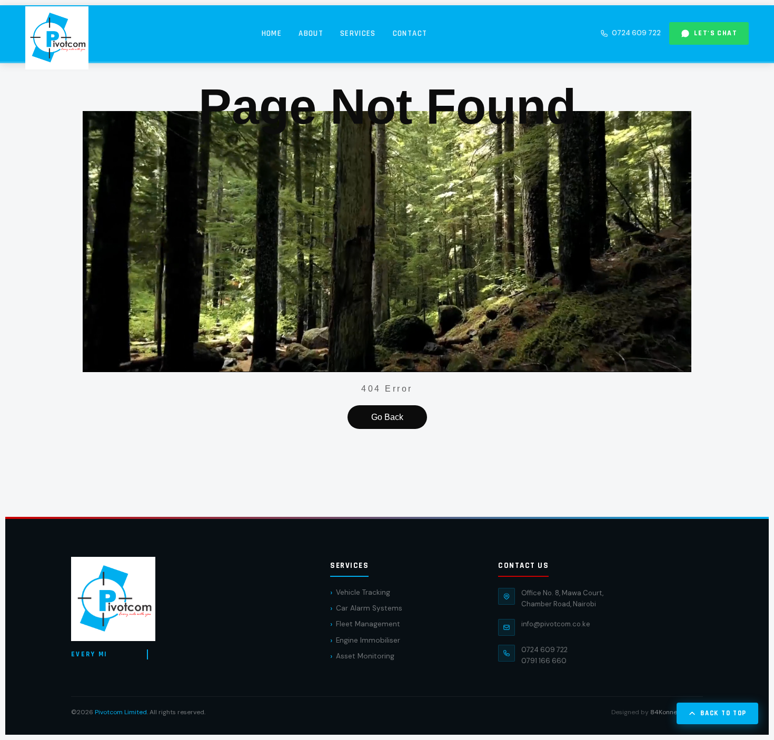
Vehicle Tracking (363, 592)
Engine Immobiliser (368, 640)
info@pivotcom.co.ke (555, 623)
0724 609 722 (636, 32)
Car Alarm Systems (369, 608)
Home (272, 33)
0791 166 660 (544, 660)
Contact (410, 33)
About (311, 33)
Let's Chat (715, 33)
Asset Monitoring (365, 656)
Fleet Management (368, 623)
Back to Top (723, 713)
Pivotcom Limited (121, 712)
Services (358, 33)
